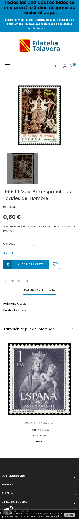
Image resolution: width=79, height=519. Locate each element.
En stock (9, 310)
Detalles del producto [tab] (39, 290)
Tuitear (12, 281)
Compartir (5, 281)
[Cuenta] (65, 66)
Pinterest (26, 281)
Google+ (19, 281)
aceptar (70, 514)
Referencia (11, 303)
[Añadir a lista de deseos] (55, 264)
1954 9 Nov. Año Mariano (39, 423)
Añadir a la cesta (25, 264)
